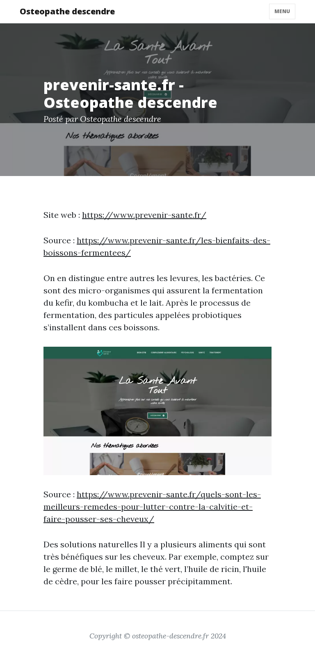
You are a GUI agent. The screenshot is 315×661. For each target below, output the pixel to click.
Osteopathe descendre (67, 11)
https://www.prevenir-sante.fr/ (144, 215)
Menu (282, 11)
